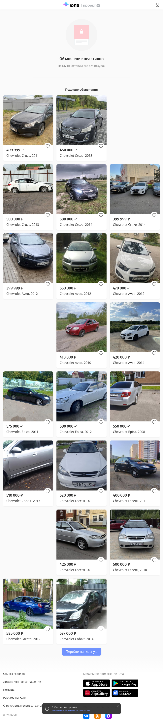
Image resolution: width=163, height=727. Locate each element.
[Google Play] (125, 683)
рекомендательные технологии (70, 710)
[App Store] (96, 683)
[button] (48, 146)
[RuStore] (125, 693)
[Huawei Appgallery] (96, 693)
